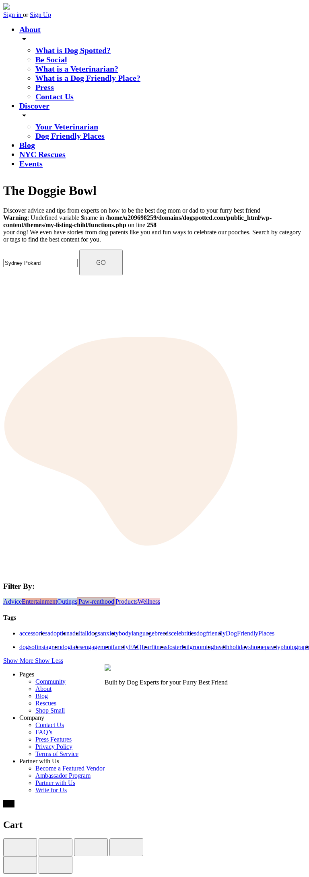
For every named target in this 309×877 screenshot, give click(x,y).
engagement (97, 646)
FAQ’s (43, 732)
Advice (12, 601)
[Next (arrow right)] (55, 865)
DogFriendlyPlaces (250, 633)
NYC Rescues (42, 154)
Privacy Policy (53, 746)
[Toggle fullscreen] (91, 847)
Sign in (13, 14)
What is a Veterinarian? (76, 68)
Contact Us (54, 96)
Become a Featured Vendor (70, 768)
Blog (27, 145)
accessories (33, 633)
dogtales (71, 646)
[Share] (55, 847)
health (221, 646)
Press (44, 87)
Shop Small (50, 710)
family (121, 646)
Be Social (51, 59)
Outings (67, 601)
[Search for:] (41, 262)
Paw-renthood (96, 601)
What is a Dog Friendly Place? (87, 78)
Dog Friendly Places (70, 135)
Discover (34, 105)
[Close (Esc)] (20, 847)
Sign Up (40, 14)
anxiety (109, 633)
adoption (58, 633)
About (30, 29)
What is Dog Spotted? (73, 50)
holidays (240, 646)
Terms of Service (56, 753)
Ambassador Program (63, 775)
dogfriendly (211, 633)
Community (50, 681)
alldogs (91, 633)
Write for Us (51, 790)
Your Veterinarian (66, 126)
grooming (202, 646)
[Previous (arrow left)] (20, 865)
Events (31, 163)
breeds (162, 633)
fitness (159, 646)
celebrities (183, 633)
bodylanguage (136, 633)
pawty (272, 646)
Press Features (53, 739)
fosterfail (178, 646)
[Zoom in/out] (126, 847)
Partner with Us (55, 782)
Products (126, 601)
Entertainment (39, 601)
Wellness (149, 601)
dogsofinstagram (40, 646)
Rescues (45, 703)
